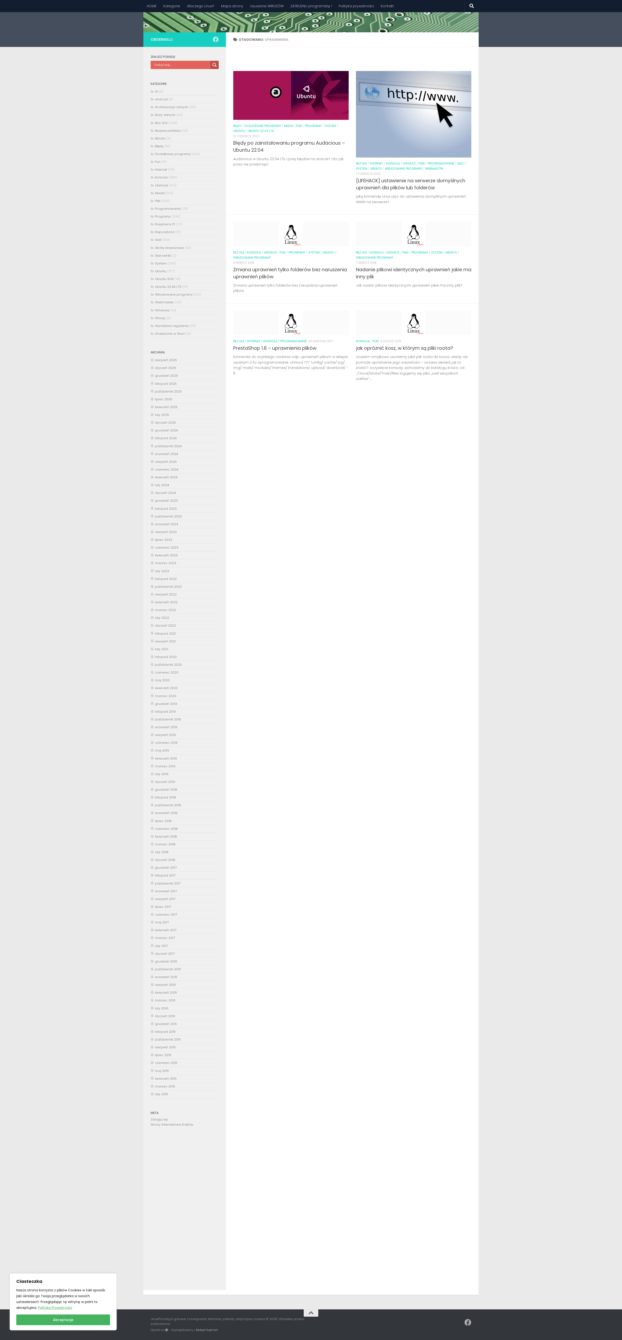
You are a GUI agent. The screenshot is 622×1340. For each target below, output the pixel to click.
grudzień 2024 (166, 430)
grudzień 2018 (166, 789)
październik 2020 (168, 664)
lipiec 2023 (163, 539)
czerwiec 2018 (166, 828)
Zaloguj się (159, 1119)
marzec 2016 (165, 1000)
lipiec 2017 (163, 906)
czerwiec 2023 (166, 547)
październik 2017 (168, 883)
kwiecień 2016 (166, 992)
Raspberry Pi (165, 224)
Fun (157, 161)
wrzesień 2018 (166, 813)
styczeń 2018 (165, 860)
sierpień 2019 (165, 735)
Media (288, 126)
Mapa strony (232, 6)
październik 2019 (168, 719)
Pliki (299, 126)
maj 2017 (162, 922)
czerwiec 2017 (166, 914)
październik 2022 (168, 586)
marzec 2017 (165, 938)
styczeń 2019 (165, 781)
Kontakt (387, 6)
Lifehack (409, 163)
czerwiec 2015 (166, 1062)
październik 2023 (168, 516)
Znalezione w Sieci (170, 333)
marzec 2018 (165, 844)
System (330, 126)
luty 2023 (162, 571)
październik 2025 (168, 391)
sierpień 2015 (165, 1047)
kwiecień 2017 (165, 930)
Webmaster (434, 168)
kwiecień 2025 (166, 407)
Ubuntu (239, 131)
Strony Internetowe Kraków (172, 1124)
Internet (376, 163)
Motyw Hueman (207, 1330)
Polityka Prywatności (55, 1307)
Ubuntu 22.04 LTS (261, 131)
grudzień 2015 (166, 1024)
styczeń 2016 (165, 1016)
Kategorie (171, 6)
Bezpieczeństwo (168, 130)
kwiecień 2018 (166, 836)
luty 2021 (161, 649)
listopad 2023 (166, 508)
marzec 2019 (165, 766)
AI (156, 91)
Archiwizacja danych (171, 107)
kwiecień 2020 (166, 688)
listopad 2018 (165, 797)
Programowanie (441, 163)
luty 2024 (162, 485)
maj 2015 (162, 1070)
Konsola (393, 163)
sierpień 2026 (166, 360)
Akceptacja (63, 1319)
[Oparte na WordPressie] (166, 1330)
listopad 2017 (165, 875)
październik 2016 (168, 969)
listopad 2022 (166, 579)
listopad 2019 (165, 711)
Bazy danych (165, 115)
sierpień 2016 (165, 984)
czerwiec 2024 (166, 469)
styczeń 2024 (165, 492)
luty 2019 (161, 774)
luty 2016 (161, 1008)
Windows (162, 310)
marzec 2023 (165, 563)
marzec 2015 (165, 1086)
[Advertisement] (185, 1212)
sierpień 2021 (165, 641)
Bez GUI (361, 163)
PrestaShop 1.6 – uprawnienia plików (275, 348)
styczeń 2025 (165, 422)
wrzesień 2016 (166, 977)
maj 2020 (162, 680)
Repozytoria (164, 232)
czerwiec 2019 (166, 742)
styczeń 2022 (165, 625)
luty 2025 (162, 414)
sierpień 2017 (165, 899)
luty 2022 (162, 617)
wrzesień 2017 (166, 891)
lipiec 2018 (163, 821)
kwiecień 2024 (166, 477)
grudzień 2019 (166, 703)
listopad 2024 (166, 438)
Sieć (460, 163)
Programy (313, 126)
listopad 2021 (165, 633)
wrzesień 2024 (166, 454)
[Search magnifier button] (214, 65)
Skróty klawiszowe (169, 247)
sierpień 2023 (166, 532)
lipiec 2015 (163, 1055)
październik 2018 (168, 805)
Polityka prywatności (356, 6)
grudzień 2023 (166, 500)
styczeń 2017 (165, 953)
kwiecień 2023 (166, 555)
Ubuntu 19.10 (164, 279)
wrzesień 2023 (166, 524)
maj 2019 (162, 750)
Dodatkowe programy (263, 126)
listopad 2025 (166, 383)
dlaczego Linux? (200, 6)
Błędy (237, 126)
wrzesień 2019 (166, 727)
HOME (151, 6)
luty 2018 (161, 852)
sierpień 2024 (166, 461)
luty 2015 (161, 1094)
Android (161, 99)
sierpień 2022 (166, 594)
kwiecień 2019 (166, 758)
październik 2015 (168, 1039)
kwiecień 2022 (166, 602)
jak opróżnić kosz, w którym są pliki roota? (404, 348)
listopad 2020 (166, 657)
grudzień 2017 (166, 867)
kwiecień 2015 (166, 1078)
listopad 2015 (165, 1031)
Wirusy (160, 318)
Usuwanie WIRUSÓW (267, 6)
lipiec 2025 (163, 399)
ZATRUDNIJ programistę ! (311, 6)
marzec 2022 (165, 610)
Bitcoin (160, 138)
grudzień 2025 (166, 375)
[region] (63, 1301)
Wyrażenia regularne (172, 326)
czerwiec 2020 (166, 672)
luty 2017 (161, 946)
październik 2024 (168, 446)
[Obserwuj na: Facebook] (216, 39)
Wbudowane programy (403, 168)
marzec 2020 (165, 696)
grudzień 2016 (166, 961)
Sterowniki (163, 255)
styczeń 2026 (165, 368)
